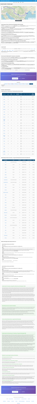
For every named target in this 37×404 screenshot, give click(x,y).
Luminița (6, 207)
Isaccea (4, 133)
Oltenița (4, 138)
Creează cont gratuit (15, 78)
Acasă (14, 2)
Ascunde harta (18, 20)
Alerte (16, 2)
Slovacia (34, 48)
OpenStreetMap (32, 18)
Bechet (4, 99)
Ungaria (2, 50)
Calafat (4, 104)
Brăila (5, 169)
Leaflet (29, 18)
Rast (4, 143)
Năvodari (6, 217)
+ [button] (2, 7)
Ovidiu (5, 225)
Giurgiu (4, 125)
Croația (5, 50)
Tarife (20, 2)
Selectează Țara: (18, 82)
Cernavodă (4, 109)
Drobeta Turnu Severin (4, 120)
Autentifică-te (23, 78)
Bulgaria (10, 50)
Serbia (7, 50)
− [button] (2, 9)
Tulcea (4, 148)
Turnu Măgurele (4, 151)
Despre (18, 2)
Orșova (5, 222)
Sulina (5, 230)
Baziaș (4, 96)
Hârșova (4, 130)
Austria (32, 48)
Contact (23, 2)
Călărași (5, 174)
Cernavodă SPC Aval (6, 182)
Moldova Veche (4, 136)
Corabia (4, 114)
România (13, 50)
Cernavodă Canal (5, 179)
